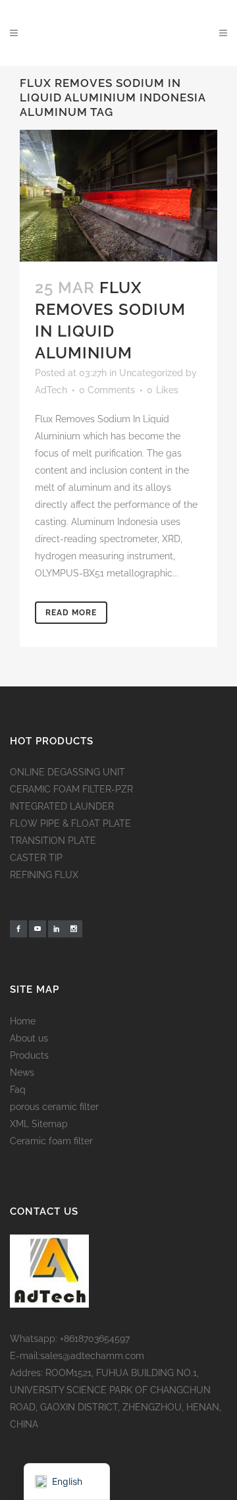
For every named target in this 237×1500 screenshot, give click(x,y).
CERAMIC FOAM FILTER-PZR (71, 789)
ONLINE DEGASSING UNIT (67, 772)
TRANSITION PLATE (53, 840)
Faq (18, 1089)
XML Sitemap (39, 1124)
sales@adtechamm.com (92, 1355)
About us (29, 1038)
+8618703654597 (95, 1338)
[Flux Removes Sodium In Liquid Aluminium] (118, 196)
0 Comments (107, 390)
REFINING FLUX (44, 875)
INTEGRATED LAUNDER (62, 806)
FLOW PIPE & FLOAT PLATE (70, 823)
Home (23, 1021)
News (22, 1072)
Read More (71, 612)
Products (29, 1055)
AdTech (51, 390)
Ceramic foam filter (51, 1141)
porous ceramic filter (54, 1106)
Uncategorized (151, 373)
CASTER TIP (36, 857)
